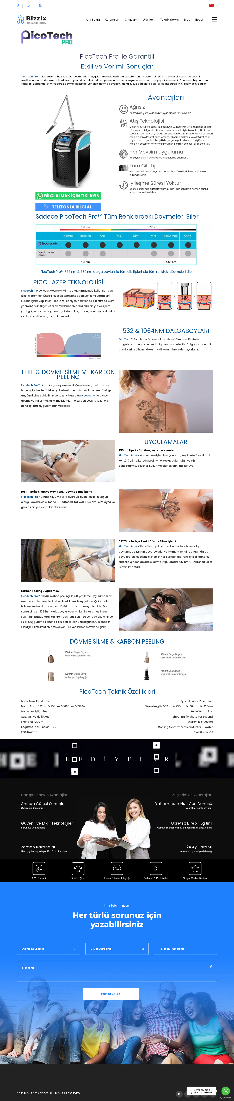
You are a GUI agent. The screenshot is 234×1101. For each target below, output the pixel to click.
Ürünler (148, 19)
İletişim (200, 19)
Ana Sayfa (93, 19)
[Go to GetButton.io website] (225, 1098)
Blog (187, 19)
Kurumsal (111, 19)
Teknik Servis (169, 19)
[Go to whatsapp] (225, 1091)
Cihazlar (130, 19)
